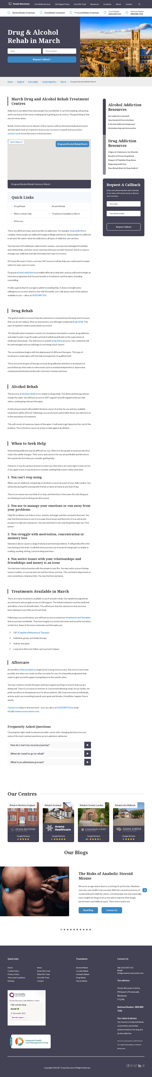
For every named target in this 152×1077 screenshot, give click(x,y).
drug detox (57, 340)
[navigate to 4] (74, 929)
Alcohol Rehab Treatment (23, 12)
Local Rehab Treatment (88, 12)
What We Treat (43, 974)
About (118, 4)
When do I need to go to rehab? (27, 753)
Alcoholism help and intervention (122, 128)
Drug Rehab (19, 206)
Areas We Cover (43, 971)
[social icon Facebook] (128, 1065)
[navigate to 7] (83, 929)
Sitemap (11, 981)
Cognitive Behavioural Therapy (34, 632)
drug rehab (78, 321)
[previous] (7, 890)
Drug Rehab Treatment (55, 12)
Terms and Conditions (16, 977)
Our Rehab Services (42, 4)
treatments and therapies (78, 617)
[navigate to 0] (61, 929)
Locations (107, 4)
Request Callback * (42, 59)
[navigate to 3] (71, 929)
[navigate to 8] (87, 929)
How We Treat (80, 4)
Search (139, 3)
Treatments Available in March (66, 213)
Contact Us (111, 910)
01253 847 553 (115, 14)
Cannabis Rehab (82, 974)
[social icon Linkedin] (139, 1065)
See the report (18, 1017)
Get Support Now (62, 4)
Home (10, 81)
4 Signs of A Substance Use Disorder (123, 152)
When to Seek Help (23, 213)
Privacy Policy (13, 974)
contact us (13, 133)
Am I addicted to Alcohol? (118, 116)
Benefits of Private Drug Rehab (121, 156)
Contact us (13, 707)
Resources (94, 4)
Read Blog (88, 910)
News (39, 967)
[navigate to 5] (77, 929)
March (63, 81)
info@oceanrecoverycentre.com (23, 711)
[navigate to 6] (80, 929)
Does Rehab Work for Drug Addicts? (123, 168)
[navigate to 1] (64, 929)
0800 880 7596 (137, 14)
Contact (129, 4)
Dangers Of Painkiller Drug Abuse (122, 160)
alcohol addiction (24, 272)
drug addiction (77, 230)
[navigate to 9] (90, 929)
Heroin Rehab (81, 981)
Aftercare (18, 221)
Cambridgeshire (49, 81)
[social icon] (143, 1065)
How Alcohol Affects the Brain (121, 120)
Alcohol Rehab (58, 206)
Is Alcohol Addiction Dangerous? (121, 124)
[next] (144, 890)
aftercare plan (26, 669)
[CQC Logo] (17, 997)
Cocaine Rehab (82, 971)
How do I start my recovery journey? (30, 745)
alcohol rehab (28, 393)
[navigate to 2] (67, 929)
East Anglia (33, 81)
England (20, 81)
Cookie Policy (13, 971)
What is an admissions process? (27, 762)
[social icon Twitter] (135, 1065)
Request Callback (123, 227)
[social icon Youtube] (132, 1065)
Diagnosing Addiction (117, 164)
